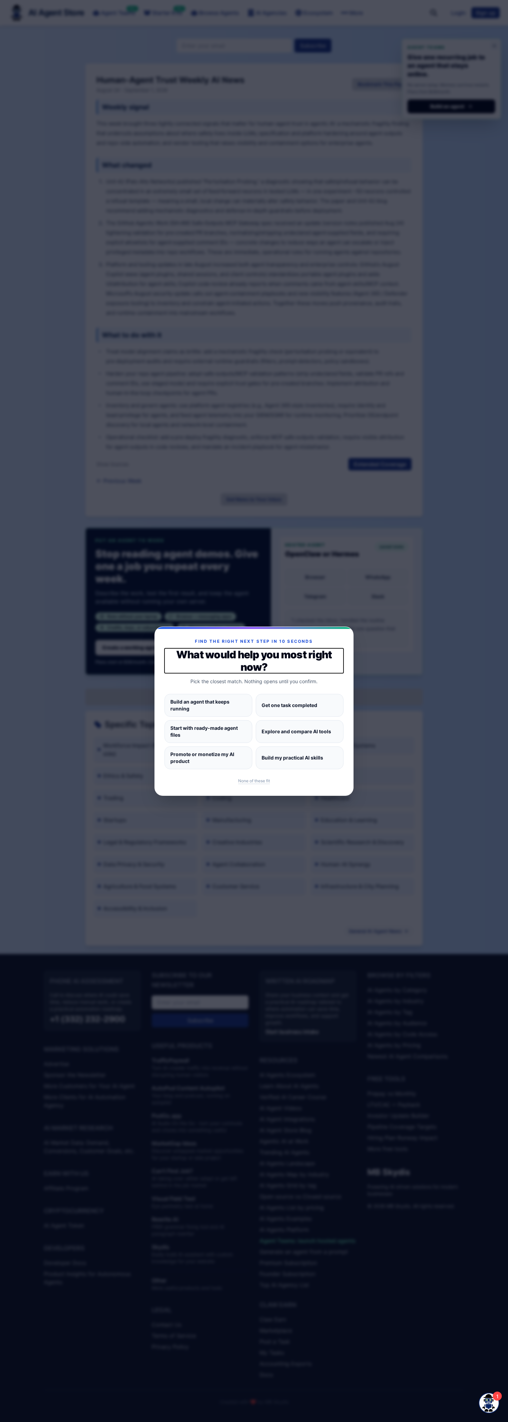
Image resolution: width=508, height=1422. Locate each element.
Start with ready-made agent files (204, 731)
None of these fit (254, 780)
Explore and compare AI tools (296, 731)
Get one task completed (289, 705)
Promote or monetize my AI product (202, 757)
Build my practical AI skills (292, 758)
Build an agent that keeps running (199, 705)
